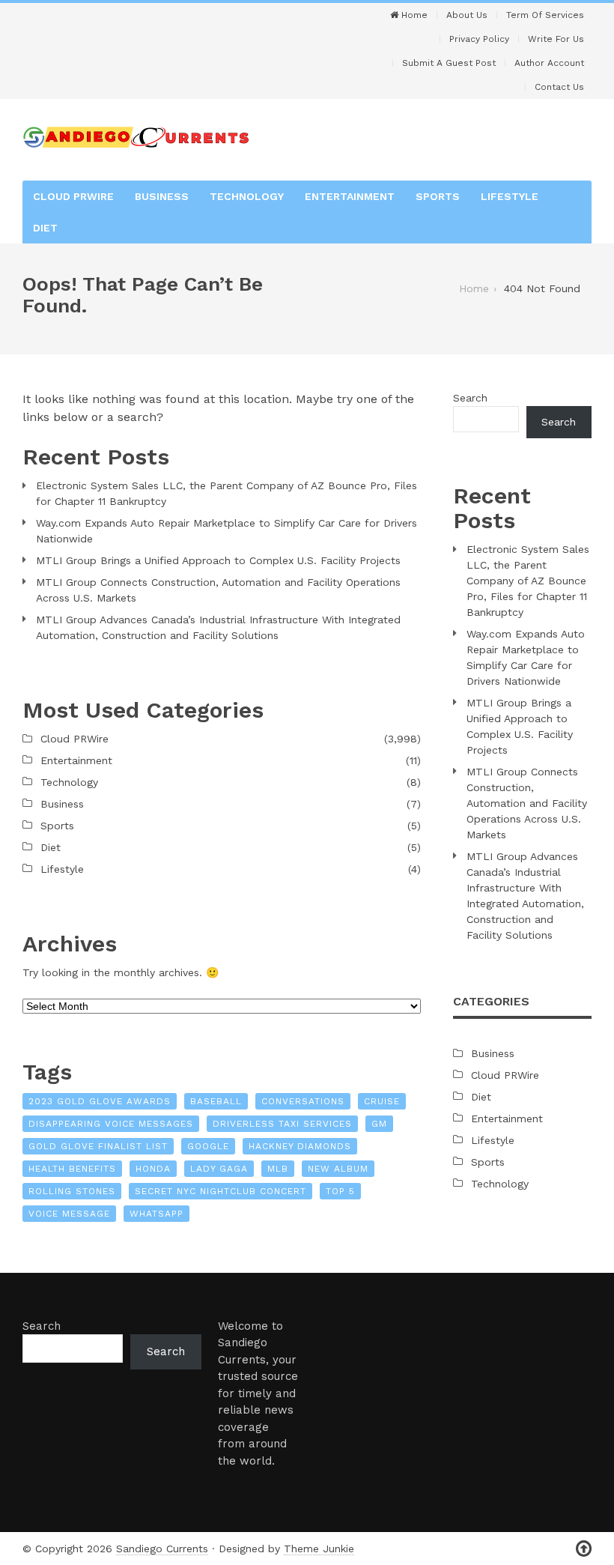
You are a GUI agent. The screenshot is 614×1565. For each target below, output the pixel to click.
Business (162, 196)
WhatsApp (156, 1213)
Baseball (216, 1101)
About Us (466, 15)
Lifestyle (509, 196)
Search (470, 398)
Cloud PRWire (73, 196)
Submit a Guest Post (449, 63)
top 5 (340, 1191)
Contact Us (559, 87)
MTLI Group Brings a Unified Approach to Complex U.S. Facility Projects (218, 560)
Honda (153, 1168)
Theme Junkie (319, 1549)
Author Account (549, 63)
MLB (277, 1168)
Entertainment (350, 196)
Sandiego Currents (162, 1549)
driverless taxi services (282, 1123)
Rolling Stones (71, 1191)
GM (379, 1123)
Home (413, 15)
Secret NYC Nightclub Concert (220, 1191)
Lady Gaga (219, 1168)
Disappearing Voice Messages (110, 1123)
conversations (302, 1101)
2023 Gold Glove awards (99, 1101)
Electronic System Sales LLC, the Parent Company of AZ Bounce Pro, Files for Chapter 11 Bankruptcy (226, 493)
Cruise (382, 1101)
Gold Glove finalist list (98, 1146)
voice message (69, 1213)
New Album (338, 1168)
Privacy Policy (479, 39)
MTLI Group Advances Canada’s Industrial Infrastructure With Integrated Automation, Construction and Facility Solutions (218, 627)
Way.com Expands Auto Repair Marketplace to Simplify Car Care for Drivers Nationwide (226, 531)
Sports (438, 196)
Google (208, 1146)
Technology (247, 196)
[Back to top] (584, 1549)
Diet (45, 228)
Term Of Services (545, 15)
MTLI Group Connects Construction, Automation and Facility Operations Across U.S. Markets (218, 590)
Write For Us (556, 39)
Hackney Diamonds (300, 1146)
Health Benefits (72, 1168)
